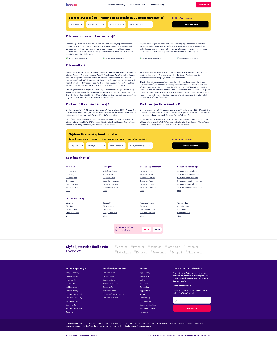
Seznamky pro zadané (74, 294)
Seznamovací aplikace (148, 305)
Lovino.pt (137, 323)
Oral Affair (107, 209)
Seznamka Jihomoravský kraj (188, 174)
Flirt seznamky (157, 5)
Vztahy (142, 294)
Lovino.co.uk (99, 326)
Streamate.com (183, 212)
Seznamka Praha (146, 171)
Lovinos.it (146, 323)
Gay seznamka (109, 178)
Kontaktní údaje (204, 335)
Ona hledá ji (70, 181)
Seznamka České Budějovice (113, 294)
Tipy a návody (145, 273)
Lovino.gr (154, 323)
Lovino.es (181, 323)
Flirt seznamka (108, 174)
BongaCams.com (110, 212)
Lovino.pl (91, 323)
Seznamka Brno (146, 174)
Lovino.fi (109, 326)
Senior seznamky (72, 291)
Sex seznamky (71, 305)
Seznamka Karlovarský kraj (187, 178)
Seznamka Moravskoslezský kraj (189, 187)
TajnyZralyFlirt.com (147, 209)
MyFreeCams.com (147, 212)
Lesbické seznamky (73, 287)
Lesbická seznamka (111, 181)
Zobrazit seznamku (190, 24)
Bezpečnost (144, 276)
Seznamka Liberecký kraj (187, 184)
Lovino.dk (199, 323)
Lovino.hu (128, 323)
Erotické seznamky (73, 301)
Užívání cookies (191, 335)
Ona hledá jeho (72, 171)
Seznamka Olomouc (148, 187)
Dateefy (143, 206)
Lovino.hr (126, 326)
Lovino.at (190, 323)
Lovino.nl (78, 326)
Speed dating (145, 298)
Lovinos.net (118, 323)
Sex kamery (70, 312)
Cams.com (181, 209)
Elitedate (69, 206)
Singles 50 (107, 203)
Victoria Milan (182, 203)
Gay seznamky (71, 283)
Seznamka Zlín (108, 287)
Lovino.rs (108, 323)
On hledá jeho (71, 178)
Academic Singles (147, 203)
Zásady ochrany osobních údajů (159, 335)
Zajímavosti (144, 280)
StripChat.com (183, 206)
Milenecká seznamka (111, 187)
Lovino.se (172, 323)
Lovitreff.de (88, 326)
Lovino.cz (82, 323)
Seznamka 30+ (72, 184)
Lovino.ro (100, 323)
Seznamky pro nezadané (74, 308)
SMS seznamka (145, 301)
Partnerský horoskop (147, 308)
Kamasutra (144, 312)
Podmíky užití (178, 335)
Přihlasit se (192, 308)
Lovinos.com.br (145, 326)
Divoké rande (108, 206)
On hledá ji (70, 174)
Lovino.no (70, 326)
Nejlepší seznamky (116, 5)
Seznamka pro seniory (112, 184)
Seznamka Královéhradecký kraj (189, 181)
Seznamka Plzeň (146, 181)
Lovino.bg (163, 323)
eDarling (69, 203)
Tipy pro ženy (145, 287)
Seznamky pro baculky (74, 298)
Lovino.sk (117, 326)
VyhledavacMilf (72, 209)
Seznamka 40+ (72, 187)
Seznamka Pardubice (110, 298)
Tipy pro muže (145, 291)
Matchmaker (203, 5)
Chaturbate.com (72, 212)
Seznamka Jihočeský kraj (187, 171)
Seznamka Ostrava (147, 178)
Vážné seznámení (138, 5)
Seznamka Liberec (147, 184)
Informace (144, 283)
